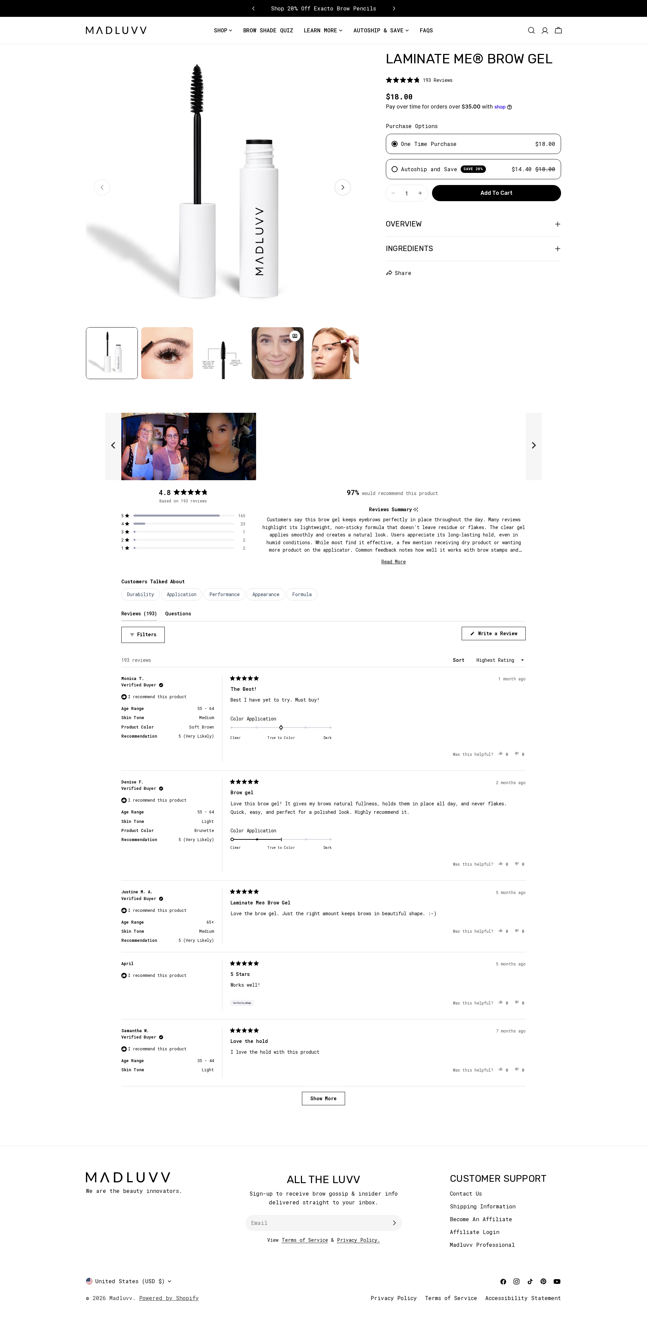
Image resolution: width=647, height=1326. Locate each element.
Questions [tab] (178, 613)
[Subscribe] (394, 1223)
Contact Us (466, 1193)
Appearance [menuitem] (265, 594)
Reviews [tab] (139, 613)
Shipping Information (483, 1206)
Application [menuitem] (181, 594)
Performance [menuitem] (224, 594)
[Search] (531, 30)
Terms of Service (305, 1240)
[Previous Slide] (113, 446)
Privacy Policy (394, 1297)
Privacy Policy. (358, 1240)
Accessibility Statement (523, 1297)
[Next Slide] (534, 446)
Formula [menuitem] (302, 594)
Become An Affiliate (481, 1219)
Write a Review (500, 635)
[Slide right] (343, 187)
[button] (419, 80)
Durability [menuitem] (140, 594)
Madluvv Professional (482, 1244)
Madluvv (121, 1297)
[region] (323, 446)
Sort (460, 660)
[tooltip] (415, 509)
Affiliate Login (474, 1231)
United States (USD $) (130, 1281)
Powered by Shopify (169, 1297)
